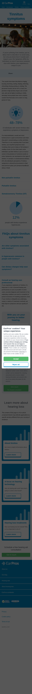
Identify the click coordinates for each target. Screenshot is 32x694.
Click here (22, 352)
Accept (16, 359)
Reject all (16, 364)
